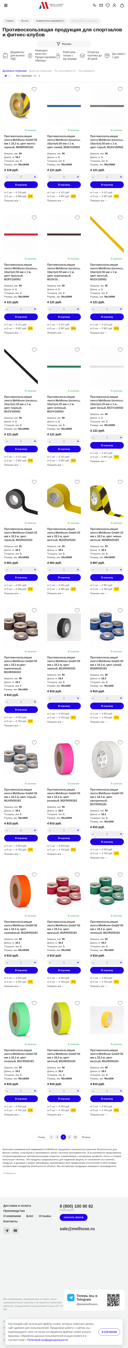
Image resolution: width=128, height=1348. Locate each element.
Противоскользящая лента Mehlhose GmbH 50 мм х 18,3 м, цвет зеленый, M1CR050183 (20, 1056)
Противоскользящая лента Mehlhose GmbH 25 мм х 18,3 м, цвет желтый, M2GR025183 (63, 534)
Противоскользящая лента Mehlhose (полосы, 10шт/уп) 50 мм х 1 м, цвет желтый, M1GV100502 (107, 272)
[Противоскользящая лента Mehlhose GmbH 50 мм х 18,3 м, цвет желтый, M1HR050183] (64, 1020)
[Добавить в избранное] (34, 89)
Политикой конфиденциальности (47, 1339)
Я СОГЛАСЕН (109, 1332)
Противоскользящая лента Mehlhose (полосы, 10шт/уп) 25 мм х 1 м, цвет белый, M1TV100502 (107, 402)
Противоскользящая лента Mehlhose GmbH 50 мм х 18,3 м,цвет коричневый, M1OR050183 (20, 665)
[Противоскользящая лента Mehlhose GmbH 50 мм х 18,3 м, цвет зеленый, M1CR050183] (21, 1020)
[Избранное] (108, 5)
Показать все (11, 200)
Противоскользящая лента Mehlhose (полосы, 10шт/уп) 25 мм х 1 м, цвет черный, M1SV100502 (21, 404)
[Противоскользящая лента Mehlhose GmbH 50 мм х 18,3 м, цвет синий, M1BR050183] (107, 627)
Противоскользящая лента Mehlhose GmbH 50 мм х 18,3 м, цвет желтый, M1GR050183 (106, 1056)
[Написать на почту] (101, 5)
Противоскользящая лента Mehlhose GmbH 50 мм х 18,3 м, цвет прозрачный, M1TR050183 (106, 797)
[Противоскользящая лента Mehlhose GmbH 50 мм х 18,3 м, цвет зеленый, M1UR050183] (107, 891)
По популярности (65, 70)
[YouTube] (15, 1230)
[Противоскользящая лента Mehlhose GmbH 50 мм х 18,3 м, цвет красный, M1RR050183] (64, 891)
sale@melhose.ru (77, 1228)
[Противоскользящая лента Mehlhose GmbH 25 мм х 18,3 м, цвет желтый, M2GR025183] (64, 498)
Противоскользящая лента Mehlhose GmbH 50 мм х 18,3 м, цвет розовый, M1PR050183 (63, 795)
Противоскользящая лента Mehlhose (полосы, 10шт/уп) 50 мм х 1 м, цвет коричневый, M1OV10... (63, 272)
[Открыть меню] (6, 5)
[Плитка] (6, 76)
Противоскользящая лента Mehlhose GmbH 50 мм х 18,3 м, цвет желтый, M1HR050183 (63, 1056)
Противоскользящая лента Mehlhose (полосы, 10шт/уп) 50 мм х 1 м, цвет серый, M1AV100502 (107, 142)
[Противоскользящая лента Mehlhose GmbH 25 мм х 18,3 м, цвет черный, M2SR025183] (21, 498)
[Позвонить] (94, 5)
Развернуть (10, 1173)
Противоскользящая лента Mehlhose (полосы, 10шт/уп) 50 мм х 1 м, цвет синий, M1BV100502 (63, 142)
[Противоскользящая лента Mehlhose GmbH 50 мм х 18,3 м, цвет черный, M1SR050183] (64, 627)
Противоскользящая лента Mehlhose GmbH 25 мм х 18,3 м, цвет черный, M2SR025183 (20, 534)
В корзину (21, 184)
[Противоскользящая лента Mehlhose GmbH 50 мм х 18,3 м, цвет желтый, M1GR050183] (107, 1020)
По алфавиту (86, 70)
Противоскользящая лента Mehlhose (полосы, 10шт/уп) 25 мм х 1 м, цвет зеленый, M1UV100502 (63, 404)
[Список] (9, 76)
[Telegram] (6, 1230)
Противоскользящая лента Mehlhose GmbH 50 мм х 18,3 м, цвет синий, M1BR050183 (106, 663)
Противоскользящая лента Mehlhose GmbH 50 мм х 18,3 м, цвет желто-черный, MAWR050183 (20, 142)
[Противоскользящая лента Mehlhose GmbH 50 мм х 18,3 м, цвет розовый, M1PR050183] (64, 759)
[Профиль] (114, 5)
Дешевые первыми (14, 70)
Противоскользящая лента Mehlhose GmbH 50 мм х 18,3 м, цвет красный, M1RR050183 (63, 927)
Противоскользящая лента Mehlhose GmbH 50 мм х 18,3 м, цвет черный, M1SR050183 (63, 663)
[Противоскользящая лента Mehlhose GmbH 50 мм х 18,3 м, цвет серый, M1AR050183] (21, 759)
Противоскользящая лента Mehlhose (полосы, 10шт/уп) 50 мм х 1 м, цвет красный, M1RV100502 (21, 272)
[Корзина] (122, 5)
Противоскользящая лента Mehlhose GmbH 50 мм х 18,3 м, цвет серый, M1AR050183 (20, 795)
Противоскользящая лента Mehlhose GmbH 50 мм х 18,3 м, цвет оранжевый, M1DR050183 (21, 927)
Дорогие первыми (40, 70)
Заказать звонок (74, 1217)
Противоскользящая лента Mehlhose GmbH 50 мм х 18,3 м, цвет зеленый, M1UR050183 (106, 927)
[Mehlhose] (51, 5)
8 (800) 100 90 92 (76, 1206)
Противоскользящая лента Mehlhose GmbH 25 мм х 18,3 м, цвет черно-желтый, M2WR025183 (106, 534)
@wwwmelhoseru (87, 1304)
